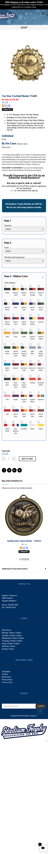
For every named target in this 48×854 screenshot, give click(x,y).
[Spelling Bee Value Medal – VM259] (24, 514)
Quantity (7, 226)
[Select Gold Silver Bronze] (24, 251)
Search (41, 706)
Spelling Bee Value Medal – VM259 (24, 541)
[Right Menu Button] (47, 741)
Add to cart (27, 459)
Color (6, 248)
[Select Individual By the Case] (24, 229)
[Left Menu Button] (2, 721)
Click (12, 190)
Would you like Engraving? (14, 257)
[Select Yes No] (24, 260)
